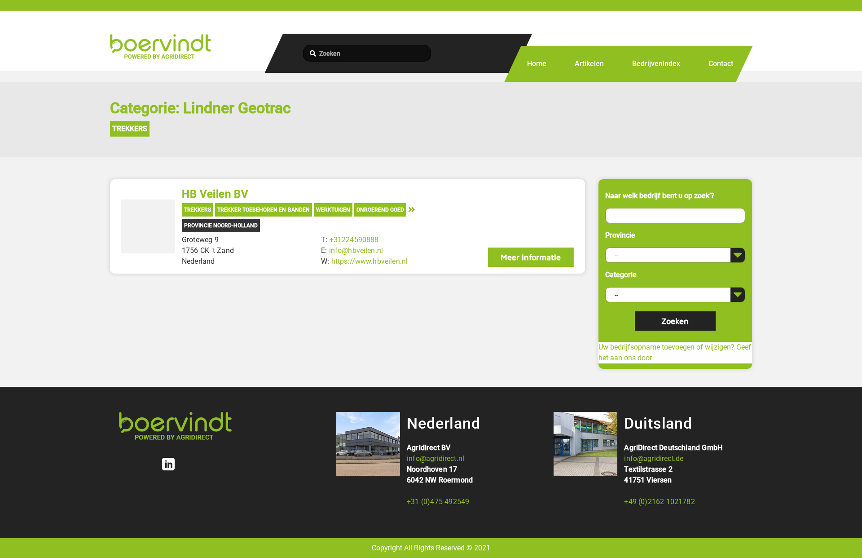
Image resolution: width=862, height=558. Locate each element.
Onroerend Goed (380, 210)
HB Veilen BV (215, 194)
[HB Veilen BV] (148, 226)
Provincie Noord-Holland (221, 225)
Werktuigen (333, 210)
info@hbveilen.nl (356, 250)
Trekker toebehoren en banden (263, 210)
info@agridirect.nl (435, 458)
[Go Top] (845, 538)
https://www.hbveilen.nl (369, 261)
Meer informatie (531, 257)
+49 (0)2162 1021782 (659, 501)
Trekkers (129, 128)
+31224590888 (354, 239)
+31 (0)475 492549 (438, 501)
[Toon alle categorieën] (411, 209)
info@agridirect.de (653, 458)
